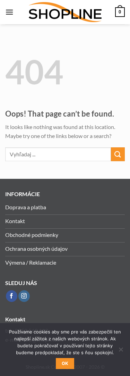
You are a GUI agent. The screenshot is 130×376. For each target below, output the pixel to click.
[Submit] (118, 154)
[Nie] (120, 351)
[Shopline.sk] (65, 12)
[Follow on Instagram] (24, 296)
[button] (9, 11)
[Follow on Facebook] (11, 296)
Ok (65, 363)
